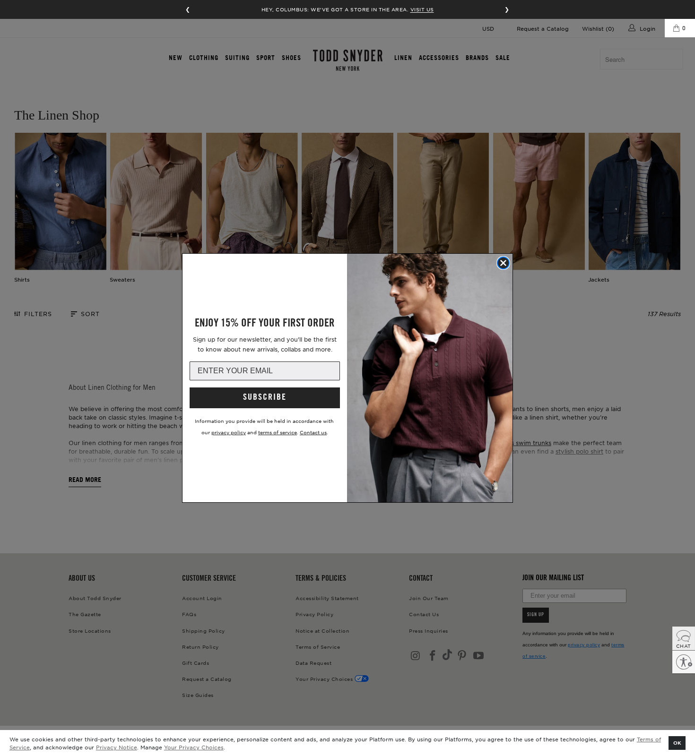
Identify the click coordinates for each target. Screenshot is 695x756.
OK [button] (677, 742)
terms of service (277, 432)
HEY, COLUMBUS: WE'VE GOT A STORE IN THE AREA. (347, 9)
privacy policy (228, 432)
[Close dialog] (503, 263)
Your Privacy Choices (194, 747)
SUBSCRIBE (265, 398)
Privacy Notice (116, 747)
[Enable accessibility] (683, 662)
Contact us (313, 432)
